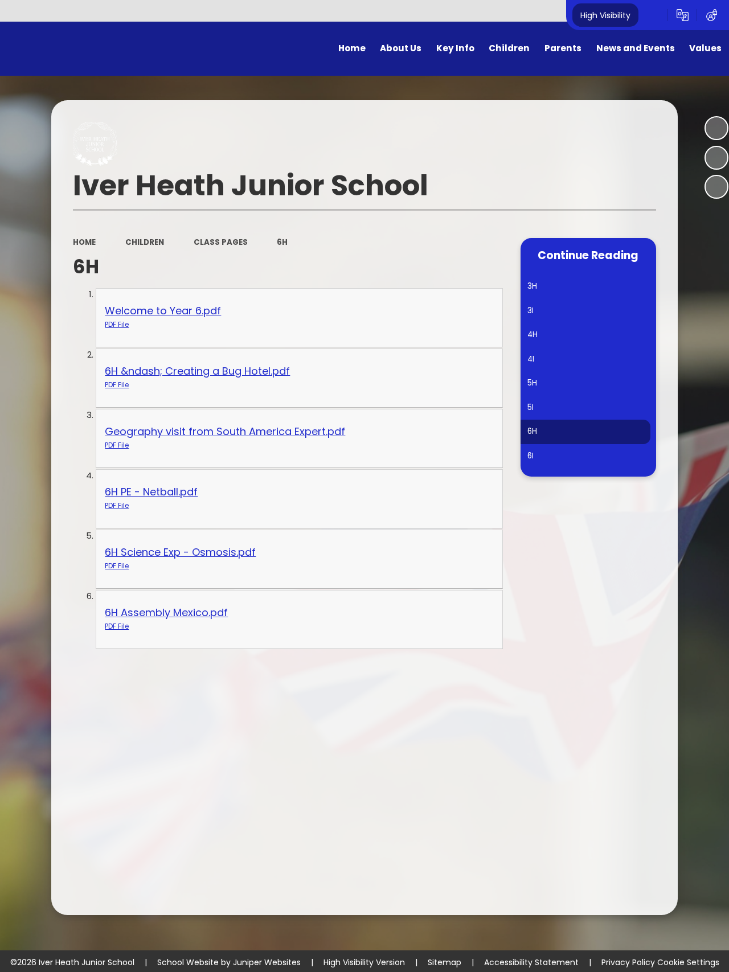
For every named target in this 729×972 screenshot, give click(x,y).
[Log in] (711, 15)
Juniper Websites (267, 962)
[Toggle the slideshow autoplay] (716, 128)
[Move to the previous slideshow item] (716, 158)
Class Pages (221, 242)
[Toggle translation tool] (682, 15)
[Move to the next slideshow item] (716, 187)
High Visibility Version (364, 962)
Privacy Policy (628, 962)
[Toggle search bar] (652, 15)
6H (282, 242)
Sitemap (444, 962)
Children (144, 242)
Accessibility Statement (531, 962)
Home (84, 242)
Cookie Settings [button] (688, 962)
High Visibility (605, 14)
